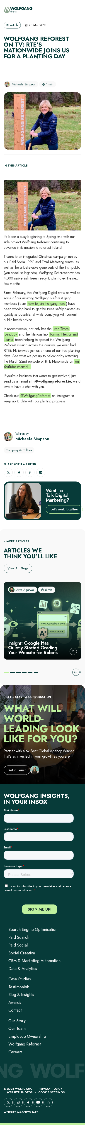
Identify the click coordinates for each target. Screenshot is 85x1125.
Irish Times (61, 328)
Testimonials (18, 987)
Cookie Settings (51, 1092)
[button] (8, 472)
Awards (14, 1002)
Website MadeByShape (21, 1112)
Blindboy (11, 334)
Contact (15, 1010)
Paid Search (18, 937)
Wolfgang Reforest (24, 1044)
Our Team (17, 1028)
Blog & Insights (21, 995)
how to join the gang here (46, 303)
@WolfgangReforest (35, 395)
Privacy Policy (50, 1089)
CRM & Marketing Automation (34, 961)
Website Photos (19, 1092)
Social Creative (21, 953)
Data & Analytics (22, 969)
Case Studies (19, 979)
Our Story (17, 1021)
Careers (15, 1052)
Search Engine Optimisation (32, 929)
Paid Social (18, 945)
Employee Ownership (27, 1036)
